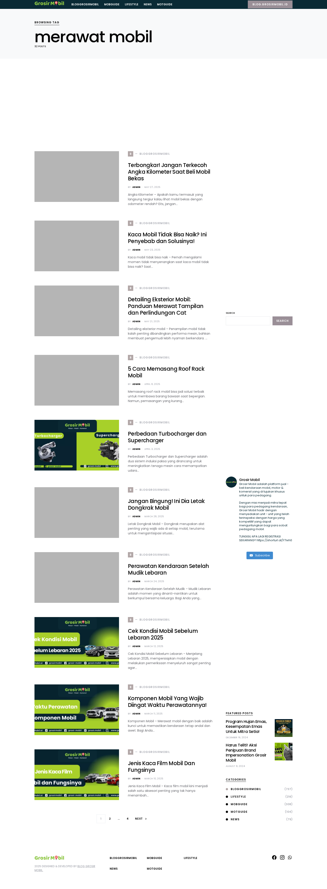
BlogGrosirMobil (246, 789)
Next (139, 819)
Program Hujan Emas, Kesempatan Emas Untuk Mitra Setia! (246, 726)
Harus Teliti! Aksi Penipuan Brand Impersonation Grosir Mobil (246, 752)
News (235, 819)
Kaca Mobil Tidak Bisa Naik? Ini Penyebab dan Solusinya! (167, 238)
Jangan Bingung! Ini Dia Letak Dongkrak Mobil (166, 504)
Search (230, 313)
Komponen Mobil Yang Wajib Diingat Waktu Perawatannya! (167, 702)
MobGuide (239, 804)
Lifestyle (238, 796)
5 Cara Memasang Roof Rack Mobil (166, 372)
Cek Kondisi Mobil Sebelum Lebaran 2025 (163, 634)
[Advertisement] (123, 106)
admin (136, 187)
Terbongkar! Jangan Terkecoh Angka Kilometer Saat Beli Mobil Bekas (169, 171)
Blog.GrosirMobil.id (270, 4)
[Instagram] (282, 857)
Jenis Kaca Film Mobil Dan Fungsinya (161, 767)
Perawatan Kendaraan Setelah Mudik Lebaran (168, 569)
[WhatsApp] (290, 857)
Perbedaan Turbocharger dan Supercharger (167, 437)
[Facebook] (274, 857)
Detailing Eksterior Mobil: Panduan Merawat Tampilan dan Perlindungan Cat (166, 306)
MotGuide (239, 812)
